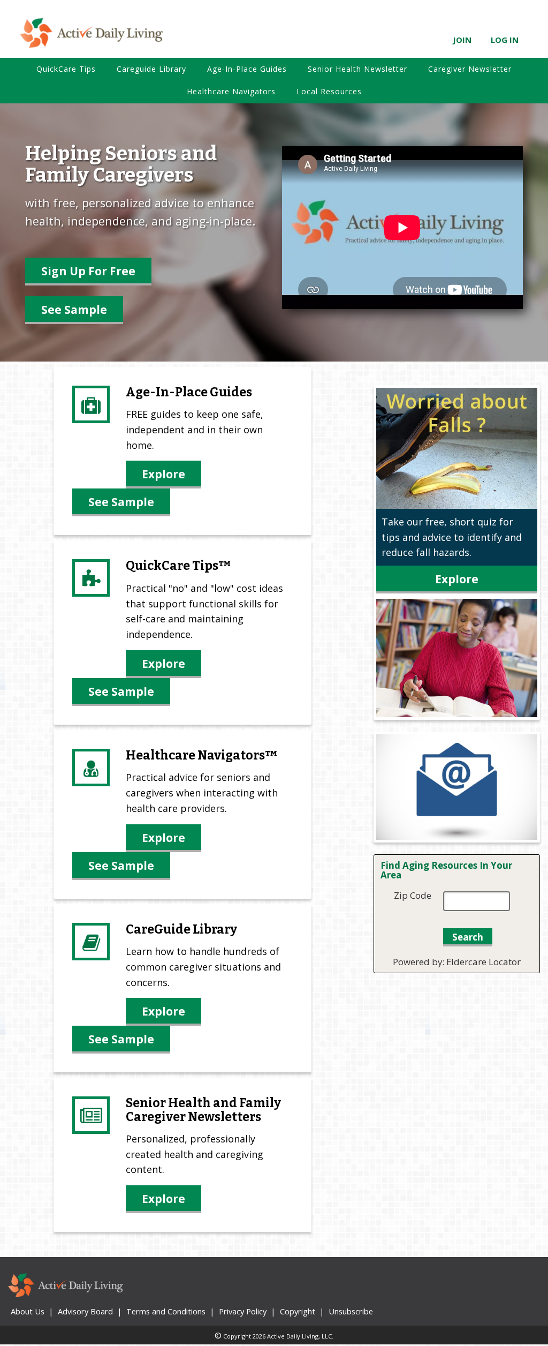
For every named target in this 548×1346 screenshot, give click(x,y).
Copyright (297, 1311)
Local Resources (329, 91)
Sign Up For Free (88, 271)
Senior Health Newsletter (357, 69)
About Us (27, 1311)
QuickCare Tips (66, 69)
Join (462, 39)
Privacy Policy (243, 1311)
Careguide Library (151, 69)
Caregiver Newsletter (470, 69)
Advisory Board (85, 1311)
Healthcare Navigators (231, 91)
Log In (505, 39)
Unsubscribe (351, 1311)
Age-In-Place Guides (247, 69)
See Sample (74, 309)
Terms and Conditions (166, 1311)
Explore (163, 474)
